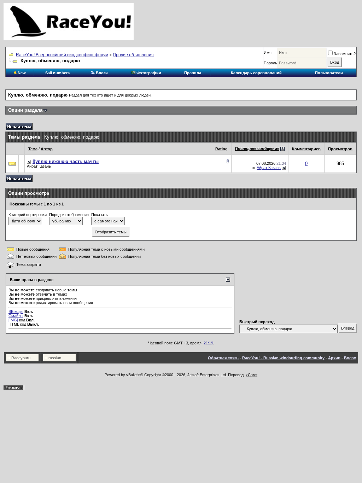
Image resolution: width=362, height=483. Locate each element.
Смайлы (15, 316)
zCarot (251, 375)
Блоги (101, 73)
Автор (47, 149)
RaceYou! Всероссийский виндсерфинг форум (62, 54)
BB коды (15, 311)
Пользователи (329, 73)
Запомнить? (345, 54)
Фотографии (148, 73)
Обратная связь (223, 358)
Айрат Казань (39, 166)
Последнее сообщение (257, 148)
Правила (192, 73)
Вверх (350, 358)
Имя (268, 53)
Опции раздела (25, 110)
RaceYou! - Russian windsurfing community (283, 358)
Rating (221, 149)
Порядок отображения (69, 215)
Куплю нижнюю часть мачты (66, 161)
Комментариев (306, 149)
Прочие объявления (133, 54)
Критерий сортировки (27, 215)
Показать (99, 215)
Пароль (270, 63)
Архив (334, 358)
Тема (32, 149)
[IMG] (13, 320)
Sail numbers (57, 73)
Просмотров (340, 149)
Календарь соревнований (256, 73)
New (21, 73)
